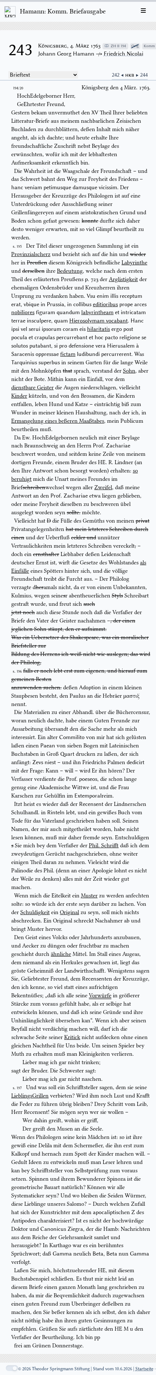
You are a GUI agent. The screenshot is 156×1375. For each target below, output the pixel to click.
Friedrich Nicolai (123, 53)
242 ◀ (118, 75)
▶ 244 (142, 75)
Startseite (144, 1368)
